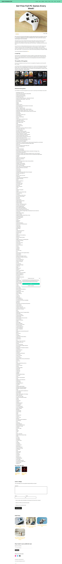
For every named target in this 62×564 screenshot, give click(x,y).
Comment (16, 485)
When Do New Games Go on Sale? (42, 526)
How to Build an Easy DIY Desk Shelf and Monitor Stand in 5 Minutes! (20, 538)
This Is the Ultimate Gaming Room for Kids (31, 527)
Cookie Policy (29, 285)
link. (28, 51)
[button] (39, 278)
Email (27, 495)
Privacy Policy (32, 285)
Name (16, 495)
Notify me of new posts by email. (21, 505)
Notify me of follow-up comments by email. (22, 502)
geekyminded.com (7, 1)
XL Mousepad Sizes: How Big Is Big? (20, 527)
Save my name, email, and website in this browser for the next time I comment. (28, 500)
